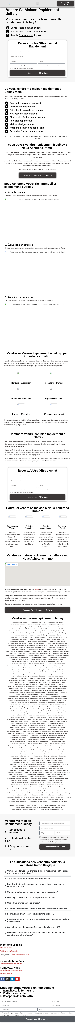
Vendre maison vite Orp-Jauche (55, 709)
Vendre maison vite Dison (14, 666)
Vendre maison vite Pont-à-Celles (18, 657)
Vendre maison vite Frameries (58, 645)
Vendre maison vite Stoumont (42, 789)
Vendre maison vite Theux (16, 682)
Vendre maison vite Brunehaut (37, 717)
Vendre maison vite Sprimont (32, 666)
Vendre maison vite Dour (19, 661)
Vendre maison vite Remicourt (56, 737)
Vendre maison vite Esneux (55, 676)
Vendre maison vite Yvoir (17, 709)
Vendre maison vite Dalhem (37, 723)
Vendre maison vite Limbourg (36, 739)
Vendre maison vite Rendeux (55, 795)
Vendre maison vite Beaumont (57, 727)
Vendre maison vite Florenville (56, 748)
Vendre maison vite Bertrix (37, 711)
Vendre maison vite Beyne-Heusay (36, 682)
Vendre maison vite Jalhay (19, 713)
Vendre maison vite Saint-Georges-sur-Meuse (55, 731)
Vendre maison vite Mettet (37, 676)
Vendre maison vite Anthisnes (33, 772)
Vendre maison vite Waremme (56, 663)
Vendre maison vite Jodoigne (54, 668)
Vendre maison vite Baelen (37, 768)
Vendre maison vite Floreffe (19, 717)
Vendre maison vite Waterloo (39, 633)
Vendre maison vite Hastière (18, 737)
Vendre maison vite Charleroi (20, 622)
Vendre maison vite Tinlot (37, 795)
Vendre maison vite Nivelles (37, 635)
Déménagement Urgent (54, 414)
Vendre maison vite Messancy (37, 715)
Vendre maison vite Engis (56, 735)
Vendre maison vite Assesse (55, 729)
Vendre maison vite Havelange (54, 758)
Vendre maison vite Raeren (56, 690)
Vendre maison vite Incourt (56, 750)
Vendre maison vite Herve (36, 655)
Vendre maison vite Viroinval (58, 746)
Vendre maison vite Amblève (39, 752)
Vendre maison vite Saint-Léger (59, 778)
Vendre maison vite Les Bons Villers (19, 705)
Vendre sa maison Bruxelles (16, 805)
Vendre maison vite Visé (59, 653)
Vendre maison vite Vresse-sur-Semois (37, 797)
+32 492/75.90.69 (6, 974)
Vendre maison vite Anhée (37, 729)
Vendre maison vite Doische (55, 791)
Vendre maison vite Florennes (16, 688)
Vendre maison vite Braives (38, 735)
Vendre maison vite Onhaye (55, 787)
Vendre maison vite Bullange (19, 754)
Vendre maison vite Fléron (55, 661)
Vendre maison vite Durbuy (15, 686)
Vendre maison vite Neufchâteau (19, 721)
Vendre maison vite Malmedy (37, 678)
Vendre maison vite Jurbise (39, 696)
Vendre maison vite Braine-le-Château (18, 696)
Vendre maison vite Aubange (58, 657)
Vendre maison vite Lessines (61, 651)
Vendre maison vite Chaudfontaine (35, 647)
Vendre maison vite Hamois (37, 725)
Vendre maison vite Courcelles (19, 633)
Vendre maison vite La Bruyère (18, 707)
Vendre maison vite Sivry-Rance (57, 764)
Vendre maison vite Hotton (17, 748)
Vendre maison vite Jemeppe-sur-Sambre (17, 651)
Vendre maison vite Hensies (16, 733)
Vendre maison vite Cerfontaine (36, 764)
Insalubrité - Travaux (54, 383)
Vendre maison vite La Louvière (37, 625)
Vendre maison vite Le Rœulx (56, 711)
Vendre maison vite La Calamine (20, 690)
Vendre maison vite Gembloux (55, 639)
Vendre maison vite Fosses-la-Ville (17, 698)
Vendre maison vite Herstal (39, 629)
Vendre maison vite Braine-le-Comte (37, 645)
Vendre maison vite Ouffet (19, 795)
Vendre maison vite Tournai (56, 625)
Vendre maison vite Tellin (18, 799)
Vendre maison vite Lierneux (56, 780)
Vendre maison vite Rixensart (16, 645)
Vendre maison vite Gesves (17, 727)
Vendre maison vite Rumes (36, 760)
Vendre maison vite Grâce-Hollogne (57, 643)
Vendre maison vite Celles (57, 743)
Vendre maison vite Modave (14, 772)
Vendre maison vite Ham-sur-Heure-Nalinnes (37, 674)
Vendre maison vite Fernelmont (16, 719)
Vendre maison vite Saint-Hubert (19, 752)
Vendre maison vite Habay (56, 713)
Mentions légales (6, 947)
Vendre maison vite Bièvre (37, 785)
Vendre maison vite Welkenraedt (18, 700)
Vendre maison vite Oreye (37, 776)
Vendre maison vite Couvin (60, 672)
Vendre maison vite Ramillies (20, 735)
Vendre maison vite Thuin (19, 668)
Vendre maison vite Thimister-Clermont (19, 746)
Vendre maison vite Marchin (37, 754)
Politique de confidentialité (9, 951)
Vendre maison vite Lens (19, 766)
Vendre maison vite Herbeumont (38, 801)
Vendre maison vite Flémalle (19, 639)
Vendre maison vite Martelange (17, 801)
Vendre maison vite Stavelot (19, 729)
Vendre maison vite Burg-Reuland (56, 774)
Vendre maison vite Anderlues (36, 680)
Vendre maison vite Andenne (57, 637)
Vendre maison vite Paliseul (39, 756)
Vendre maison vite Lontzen (55, 739)
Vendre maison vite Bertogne (19, 780)
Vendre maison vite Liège (38, 622)
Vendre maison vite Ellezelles (37, 737)
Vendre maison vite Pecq (58, 741)
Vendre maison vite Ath (20, 635)
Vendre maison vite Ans (54, 635)
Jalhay (36, 589)
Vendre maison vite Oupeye (17, 641)
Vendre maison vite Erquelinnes (39, 700)
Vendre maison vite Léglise (38, 750)
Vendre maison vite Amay (36, 668)
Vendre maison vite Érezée (37, 787)
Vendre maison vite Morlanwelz (55, 649)
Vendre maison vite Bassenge (19, 711)
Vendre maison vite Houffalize (54, 760)
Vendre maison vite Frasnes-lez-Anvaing (25, 684)
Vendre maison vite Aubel (34, 770)
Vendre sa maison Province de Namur (49, 807)
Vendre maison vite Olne (16, 774)
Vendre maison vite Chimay (37, 702)
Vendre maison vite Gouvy (19, 758)
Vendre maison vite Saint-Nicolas (37, 641)
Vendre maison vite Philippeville (56, 707)
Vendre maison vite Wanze (14, 674)
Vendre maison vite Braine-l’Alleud (19, 629)
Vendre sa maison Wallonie (34, 805)
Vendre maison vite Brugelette (39, 778)
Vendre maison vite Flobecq (19, 785)
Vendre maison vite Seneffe (33, 686)
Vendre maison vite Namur (55, 622)
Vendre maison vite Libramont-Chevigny (55, 686)
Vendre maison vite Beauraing (35, 709)
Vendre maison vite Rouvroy (55, 799)
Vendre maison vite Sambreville (18, 637)
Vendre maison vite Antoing (57, 721)
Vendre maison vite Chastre (19, 723)
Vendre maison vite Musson (19, 768)
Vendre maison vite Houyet (55, 762)
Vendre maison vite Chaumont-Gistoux (50, 684)
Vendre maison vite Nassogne (19, 750)
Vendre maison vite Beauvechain (37, 727)
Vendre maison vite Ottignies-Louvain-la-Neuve (55, 631)
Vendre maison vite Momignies (58, 756)
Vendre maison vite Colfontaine (56, 647)
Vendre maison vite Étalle (18, 739)
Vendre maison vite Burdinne (55, 785)
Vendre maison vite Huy (16, 647)
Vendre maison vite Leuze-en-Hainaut (17, 672)
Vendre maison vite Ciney (38, 659)
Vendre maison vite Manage (57, 641)
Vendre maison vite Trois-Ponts (60, 797)
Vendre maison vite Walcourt (17, 653)
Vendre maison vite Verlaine (16, 770)
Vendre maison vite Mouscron (37, 627)
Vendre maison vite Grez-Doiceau (40, 672)
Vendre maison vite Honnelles (20, 762)
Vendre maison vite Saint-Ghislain (17, 643)
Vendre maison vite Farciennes (36, 688)
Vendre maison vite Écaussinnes (57, 688)
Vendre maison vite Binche (31, 631)
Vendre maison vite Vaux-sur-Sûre (37, 743)
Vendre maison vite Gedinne (37, 766)
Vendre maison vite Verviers (56, 627)
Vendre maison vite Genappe (37, 663)
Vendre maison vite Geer (37, 782)
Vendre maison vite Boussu (18, 649)
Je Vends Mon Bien (12, 961)
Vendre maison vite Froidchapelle (35, 774)
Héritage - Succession (21, 383)
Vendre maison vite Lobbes (17, 741)
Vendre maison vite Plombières (58, 696)
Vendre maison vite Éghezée (37, 661)
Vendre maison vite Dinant (60, 674)
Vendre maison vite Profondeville (56, 680)
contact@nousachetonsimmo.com (11, 970)
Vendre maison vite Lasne (19, 670)
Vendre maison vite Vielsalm (35, 719)
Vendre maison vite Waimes (19, 725)
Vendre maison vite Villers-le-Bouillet (56, 733)
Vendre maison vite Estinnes (39, 721)
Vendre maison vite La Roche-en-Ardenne (56, 772)
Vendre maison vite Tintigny (55, 768)
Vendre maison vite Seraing (18, 627)
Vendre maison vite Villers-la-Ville (35, 692)
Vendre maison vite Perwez (39, 705)
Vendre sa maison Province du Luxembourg (23, 809)
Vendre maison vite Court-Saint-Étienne (27, 694)
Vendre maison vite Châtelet (57, 629)
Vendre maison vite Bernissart (57, 682)
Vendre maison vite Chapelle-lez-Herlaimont (55, 666)
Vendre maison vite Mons (18, 625)
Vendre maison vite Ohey (38, 762)
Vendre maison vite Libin (36, 758)
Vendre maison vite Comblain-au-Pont (18, 756)
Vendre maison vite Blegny (19, 676)
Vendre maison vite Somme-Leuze (38, 741)
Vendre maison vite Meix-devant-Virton (57, 793)
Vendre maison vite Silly (19, 715)
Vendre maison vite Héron (57, 752)
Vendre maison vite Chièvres (31, 731)
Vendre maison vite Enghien (37, 670)
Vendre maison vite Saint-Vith (19, 702)
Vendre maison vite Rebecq (15, 692)
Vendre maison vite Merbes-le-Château (55, 770)
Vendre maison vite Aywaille (17, 680)
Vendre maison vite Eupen (36, 649)
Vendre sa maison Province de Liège (55, 805)
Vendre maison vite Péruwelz (39, 657)
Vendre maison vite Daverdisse (58, 801)
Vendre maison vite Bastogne (18, 663)
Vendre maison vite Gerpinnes (18, 678)
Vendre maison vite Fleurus (36, 643)
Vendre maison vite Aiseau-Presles (57, 692)
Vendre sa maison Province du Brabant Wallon (51, 809)
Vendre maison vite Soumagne (20, 659)
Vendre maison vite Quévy (56, 717)
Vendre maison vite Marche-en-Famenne (58, 655)
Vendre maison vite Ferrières (17, 764)
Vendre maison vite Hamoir (55, 776)
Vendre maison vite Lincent (19, 787)
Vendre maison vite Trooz (55, 715)
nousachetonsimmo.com (20, 955)
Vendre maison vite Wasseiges (15, 793)
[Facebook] (2, 979)
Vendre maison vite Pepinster (56, 702)
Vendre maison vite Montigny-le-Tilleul (56, 698)
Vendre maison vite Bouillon (56, 754)
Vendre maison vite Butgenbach (36, 748)
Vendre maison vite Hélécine (38, 780)
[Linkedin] (12, 979)
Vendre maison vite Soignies (38, 637)
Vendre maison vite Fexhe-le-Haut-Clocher (19, 789)
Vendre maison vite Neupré (58, 700)
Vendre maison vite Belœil (55, 670)
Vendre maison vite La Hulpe (55, 723)
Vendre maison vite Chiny (19, 760)
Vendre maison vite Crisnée (54, 782)
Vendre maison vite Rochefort (56, 678)
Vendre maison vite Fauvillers (36, 799)
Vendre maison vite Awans (37, 707)
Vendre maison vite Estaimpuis (49, 694)
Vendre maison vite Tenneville (35, 793)
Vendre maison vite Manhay (20, 782)
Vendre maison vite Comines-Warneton (39, 653)
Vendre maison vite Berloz (60, 789)
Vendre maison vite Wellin (19, 791)
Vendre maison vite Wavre (14, 631)
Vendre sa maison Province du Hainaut (25, 807)
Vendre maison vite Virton (39, 690)
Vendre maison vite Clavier (55, 766)
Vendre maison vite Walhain (55, 725)
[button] (37, 3)
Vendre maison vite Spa (36, 698)
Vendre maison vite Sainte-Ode (14, 797)
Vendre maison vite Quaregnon (41, 651)
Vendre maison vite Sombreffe (37, 713)
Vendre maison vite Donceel (37, 791)
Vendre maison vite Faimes (19, 776)
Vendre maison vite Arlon (57, 633)
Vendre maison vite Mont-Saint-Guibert (57, 719)
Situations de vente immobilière (11, 964)
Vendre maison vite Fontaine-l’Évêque (15, 655)
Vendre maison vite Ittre (13, 731)
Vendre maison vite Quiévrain (35, 733)
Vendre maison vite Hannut (55, 659)
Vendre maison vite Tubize (36, 639)
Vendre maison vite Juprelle (58, 705)
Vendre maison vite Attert (40, 746)
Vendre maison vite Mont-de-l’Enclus (17, 778)
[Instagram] (7, 979)
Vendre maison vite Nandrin (17, 743)
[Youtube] (17, 979)
